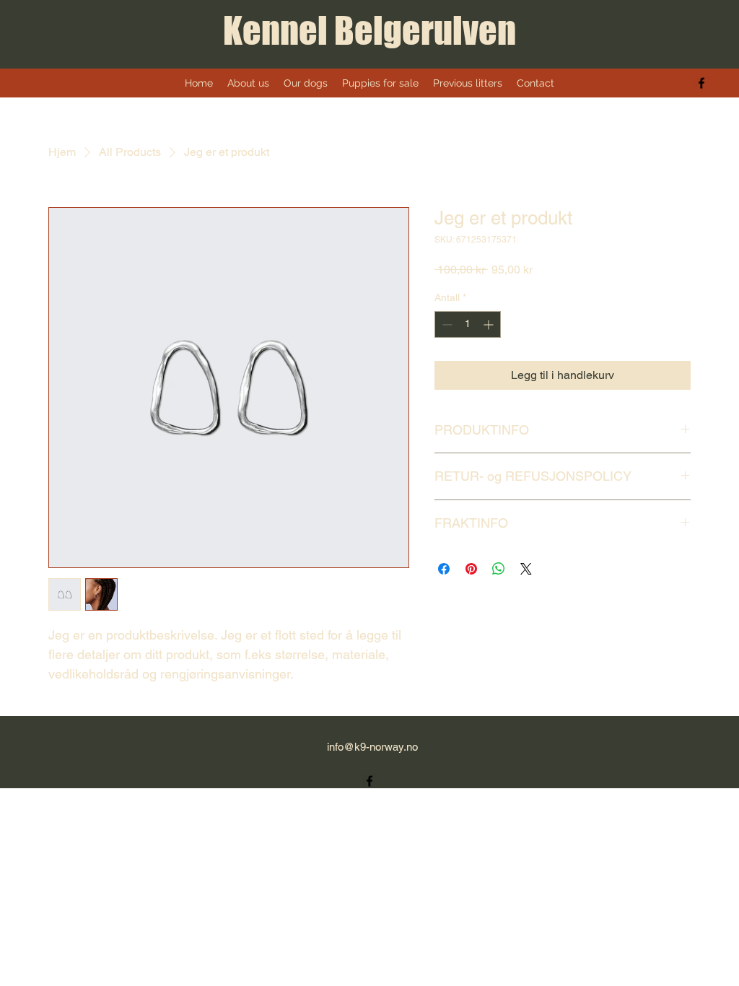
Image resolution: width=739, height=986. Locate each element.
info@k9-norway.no (372, 747)
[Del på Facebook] (443, 568)
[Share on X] (526, 568)
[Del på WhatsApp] (498, 568)
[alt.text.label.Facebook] (701, 83)
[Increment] (490, 324)
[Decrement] (446, 324)
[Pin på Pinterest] (471, 568)
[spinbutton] (468, 324)
